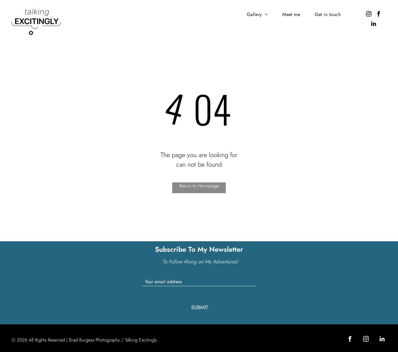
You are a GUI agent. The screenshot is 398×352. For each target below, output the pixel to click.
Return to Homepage (199, 185)
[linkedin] (373, 24)
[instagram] (368, 15)
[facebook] (378, 15)
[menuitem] (257, 15)
